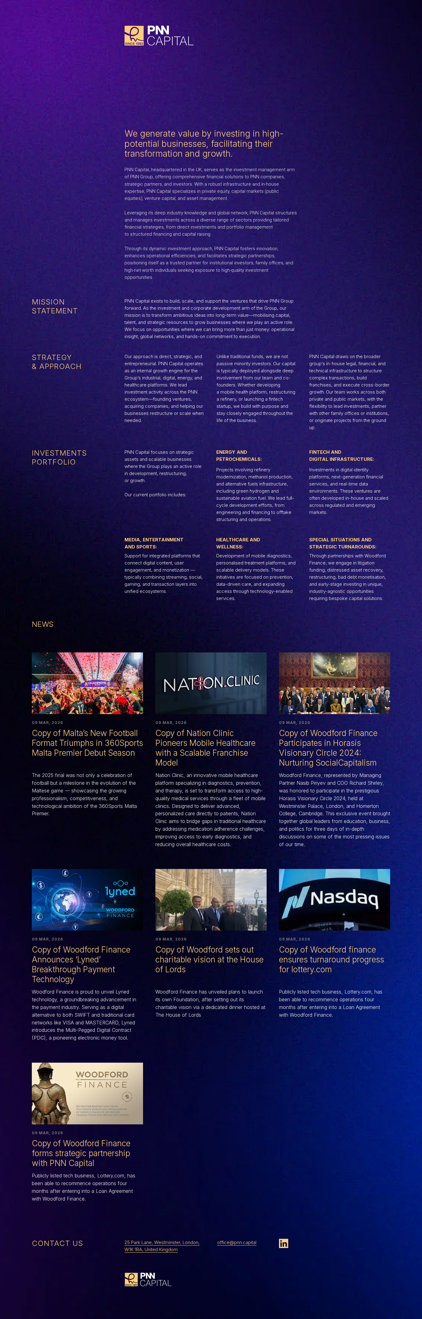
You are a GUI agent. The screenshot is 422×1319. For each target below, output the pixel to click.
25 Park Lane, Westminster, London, (162, 1242)
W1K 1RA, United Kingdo (149, 1249)
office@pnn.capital (236, 1242)
